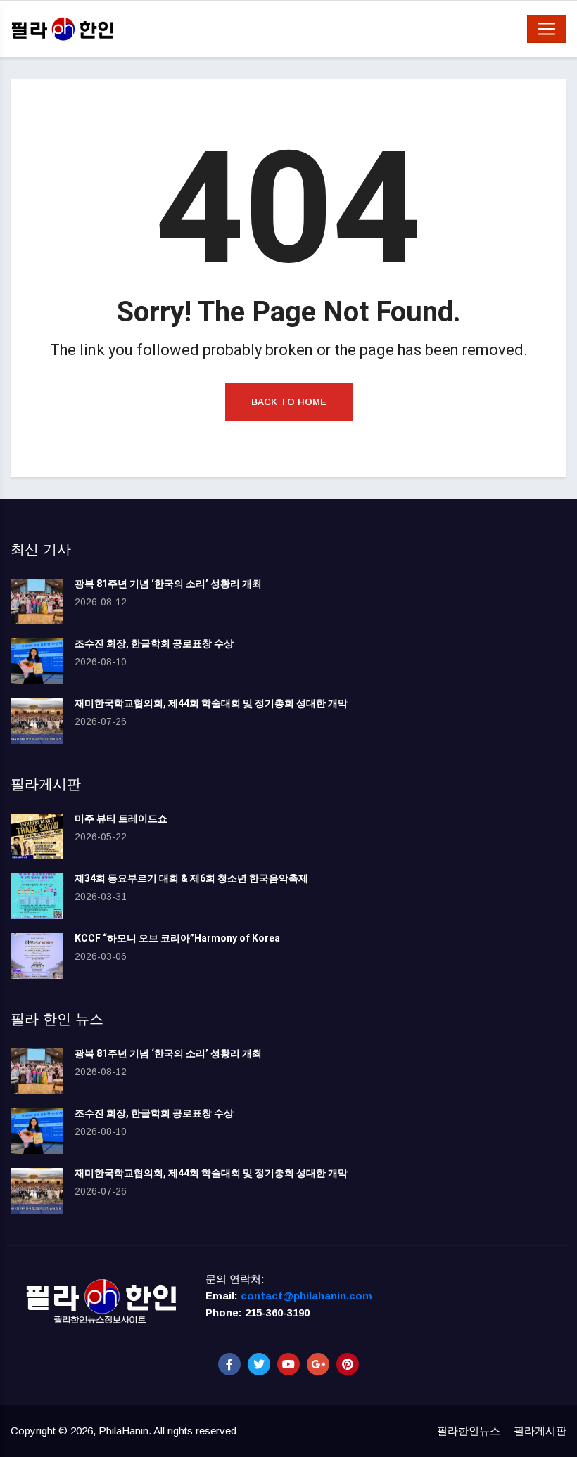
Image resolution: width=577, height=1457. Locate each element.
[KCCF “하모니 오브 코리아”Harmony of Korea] (37, 956)
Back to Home (288, 402)
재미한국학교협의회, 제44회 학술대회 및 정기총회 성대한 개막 (211, 703)
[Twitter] (259, 1364)
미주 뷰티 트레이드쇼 (121, 818)
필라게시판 (540, 1431)
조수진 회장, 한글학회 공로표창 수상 (154, 643)
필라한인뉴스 (468, 1431)
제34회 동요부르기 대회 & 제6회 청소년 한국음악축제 (191, 878)
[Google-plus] (318, 1364)
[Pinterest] (347, 1364)
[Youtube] (288, 1364)
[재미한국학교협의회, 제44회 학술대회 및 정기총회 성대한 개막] (37, 721)
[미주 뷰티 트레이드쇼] (37, 836)
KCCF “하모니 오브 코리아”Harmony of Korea (177, 938)
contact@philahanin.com (306, 1296)
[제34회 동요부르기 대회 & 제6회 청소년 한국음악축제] (37, 896)
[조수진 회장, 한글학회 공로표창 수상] (37, 661)
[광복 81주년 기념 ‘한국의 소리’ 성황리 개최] (37, 601)
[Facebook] (229, 1364)
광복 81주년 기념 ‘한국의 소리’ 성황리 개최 (168, 584)
